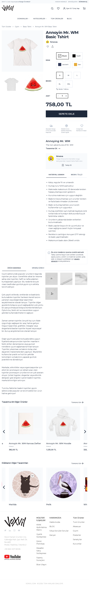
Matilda (12, 504)
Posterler (77, 535)
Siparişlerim (72, 1)
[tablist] (66, 175)
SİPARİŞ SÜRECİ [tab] (38, 268)
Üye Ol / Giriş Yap (72, 8)
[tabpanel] (66, 213)
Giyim (17, 27)
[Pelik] (63, 484)
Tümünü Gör (76, 402)
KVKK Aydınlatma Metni (41, 527)
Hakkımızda (54, 522)
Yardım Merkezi (61, 1)
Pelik (48, 504)
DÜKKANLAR (22, 19)
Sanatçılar (77, 539)
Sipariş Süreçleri (40, 559)
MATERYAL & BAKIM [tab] (56, 175)
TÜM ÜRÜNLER (57, 19)
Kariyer (52, 535)
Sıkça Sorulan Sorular (59, 531)
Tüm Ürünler (6, 27)
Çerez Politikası (40, 542)
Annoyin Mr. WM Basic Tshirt (46, 27)
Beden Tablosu (64, 89)
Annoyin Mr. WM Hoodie (58, 443)
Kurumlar (77, 544)
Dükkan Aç (83, 1)
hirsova (59, 156)
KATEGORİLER (39, 19)
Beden (48, 81)
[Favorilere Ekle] (48, 46)
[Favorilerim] (58, 8)
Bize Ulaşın (41, 565)
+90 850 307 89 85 (12, 549)
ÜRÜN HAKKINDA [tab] (14, 268)
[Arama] (52, 8)
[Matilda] (26, 484)
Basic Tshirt (27, 27)
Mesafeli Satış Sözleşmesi (41, 550)
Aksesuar (77, 526)
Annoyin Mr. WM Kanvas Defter (25, 443)
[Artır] (66, 96)
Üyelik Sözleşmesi (41, 535)
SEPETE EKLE (66, 114)
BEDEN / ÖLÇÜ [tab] (76, 175)
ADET (48, 96)
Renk (48, 60)
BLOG (69, 19)
